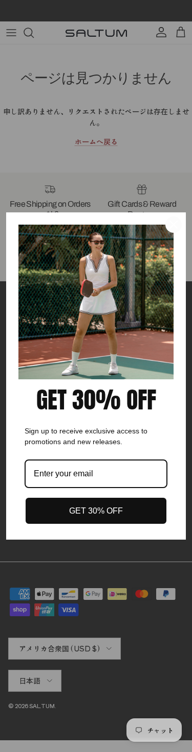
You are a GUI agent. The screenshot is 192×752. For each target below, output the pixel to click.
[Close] (173, 224)
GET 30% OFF (96, 510)
